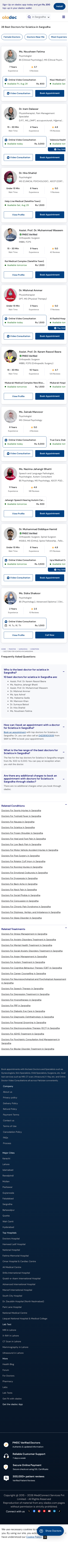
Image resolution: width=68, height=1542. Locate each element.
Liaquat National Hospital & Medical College (25, 1318)
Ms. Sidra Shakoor (29, 593)
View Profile (18, 214)
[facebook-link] (34, 1511)
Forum (6, 1370)
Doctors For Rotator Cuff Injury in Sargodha (23, 861)
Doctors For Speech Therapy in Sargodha (22, 988)
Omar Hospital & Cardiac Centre (19, 1261)
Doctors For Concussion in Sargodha (20, 900)
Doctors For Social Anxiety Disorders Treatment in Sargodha (32, 950)
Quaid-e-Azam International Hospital (21, 1278)
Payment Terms (11, 1114)
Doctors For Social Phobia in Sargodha (20, 895)
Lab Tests (7, 1393)
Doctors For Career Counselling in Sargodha (23, 973)
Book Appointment (50, 93)
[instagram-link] (39, 1511)
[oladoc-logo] (9, 17)
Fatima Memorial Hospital (16, 1255)
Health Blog (8, 1364)
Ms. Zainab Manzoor (31, 411)
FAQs (5, 1137)
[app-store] (17, 1413)
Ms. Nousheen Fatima (32, 51)
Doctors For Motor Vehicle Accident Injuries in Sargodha (29, 850)
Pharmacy (8, 1381)
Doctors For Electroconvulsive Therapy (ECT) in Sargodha (30, 1028)
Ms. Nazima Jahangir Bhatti (35, 469)
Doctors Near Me (35, 36)
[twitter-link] (29, 1511)
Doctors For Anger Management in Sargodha (24, 956)
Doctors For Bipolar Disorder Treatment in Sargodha (27, 1048)
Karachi (6, 1158)
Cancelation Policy (12, 1132)
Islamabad (8, 1170)
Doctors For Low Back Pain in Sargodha (21, 844)
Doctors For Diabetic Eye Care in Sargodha (23, 1011)
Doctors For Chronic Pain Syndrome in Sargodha (26, 906)
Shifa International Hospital (16, 1273)
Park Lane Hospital (12, 1307)
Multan (6, 1181)
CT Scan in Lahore (12, 1341)
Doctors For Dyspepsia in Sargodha (19, 878)
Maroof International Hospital (17, 1290)
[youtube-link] (44, 1511)
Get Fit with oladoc (12, 1398)
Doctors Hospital (11, 1238)
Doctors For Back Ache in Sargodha (19, 884)
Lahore (6, 1164)
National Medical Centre (15, 1313)
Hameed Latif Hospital (14, 1244)
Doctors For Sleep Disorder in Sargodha (21, 917)
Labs (5, 1387)
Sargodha (23, 649)
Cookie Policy (34, 1537)
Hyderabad (8, 1227)
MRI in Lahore (9, 1330)
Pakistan (12, 649)
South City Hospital (12, 1295)
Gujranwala (8, 1193)
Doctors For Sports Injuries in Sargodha (21, 810)
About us (7, 1092)
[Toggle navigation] (64, 17)
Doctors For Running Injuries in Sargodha (22, 867)
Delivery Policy (10, 1103)
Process (7, 1143)
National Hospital (11, 1250)
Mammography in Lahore (15, 1347)
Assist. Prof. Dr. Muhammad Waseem (41, 230)
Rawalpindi (8, 1175)
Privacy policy (10, 1097)
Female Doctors (12, 36)
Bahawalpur (9, 1210)
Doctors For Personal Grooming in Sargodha (23, 1022)
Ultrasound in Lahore (13, 1353)
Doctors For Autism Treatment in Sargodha (23, 962)
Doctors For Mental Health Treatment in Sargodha (26, 945)
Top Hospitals (9, 1232)
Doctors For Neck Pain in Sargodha (19, 889)
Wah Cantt (8, 1221)
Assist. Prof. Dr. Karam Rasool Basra (40, 351)
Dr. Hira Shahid (28, 173)
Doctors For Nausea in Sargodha (17, 821)
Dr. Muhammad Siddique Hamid (38, 529)
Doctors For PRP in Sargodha (16, 1005)
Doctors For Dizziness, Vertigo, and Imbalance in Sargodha (31, 912)
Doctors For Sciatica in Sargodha (18, 827)
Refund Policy (10, 1109)
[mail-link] (49, 1511)
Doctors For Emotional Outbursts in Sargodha (24, 872)
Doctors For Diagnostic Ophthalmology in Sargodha (27, 1016)
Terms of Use (9, 1126)
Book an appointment (15, 732)
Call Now (49, 635)
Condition (34, 649)
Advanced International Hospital (19, 1284)
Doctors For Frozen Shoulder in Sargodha (22, 833)
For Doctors (8, 1375)
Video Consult (20, 93)
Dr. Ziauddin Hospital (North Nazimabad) (23, 1301)
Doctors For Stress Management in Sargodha (24, 933)
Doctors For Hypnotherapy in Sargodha (21, 999)
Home (3, 649)
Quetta (6, 1215)
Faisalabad (8, 1198)
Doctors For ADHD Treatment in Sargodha (22, 1033)
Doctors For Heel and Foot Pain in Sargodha (23, 838)
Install (59, 6)
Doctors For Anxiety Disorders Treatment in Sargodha (28, 939)
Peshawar (7, 1187)
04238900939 (46, 735)
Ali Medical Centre (12, 1267)
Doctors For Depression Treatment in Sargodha (25, 994)
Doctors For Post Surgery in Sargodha (20, 855)
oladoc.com (50, 1502)
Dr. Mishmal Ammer (30, 290)
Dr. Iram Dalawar (28, 108)
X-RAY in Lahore (11, 1335)
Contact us (8, 1120)
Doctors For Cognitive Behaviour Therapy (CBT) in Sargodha (31, 967)
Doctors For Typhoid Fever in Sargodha (21, 816)
